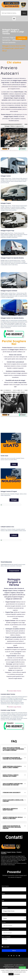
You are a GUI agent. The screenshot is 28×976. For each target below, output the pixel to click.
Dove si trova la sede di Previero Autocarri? (10, 775)
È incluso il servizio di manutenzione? (10, 809)
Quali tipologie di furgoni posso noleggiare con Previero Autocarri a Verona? (13, 749)
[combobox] (11, 13)
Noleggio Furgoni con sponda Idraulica (12, 258)
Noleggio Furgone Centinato (9, 290)
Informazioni (17, 974)
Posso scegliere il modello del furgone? (13, 800)
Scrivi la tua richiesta (6, 936)
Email (3, 900)
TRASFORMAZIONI (6, 562)
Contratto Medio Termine (8, 694)
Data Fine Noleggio (5, 929)
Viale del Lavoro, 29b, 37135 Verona (14, 881)
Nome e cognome (5, 886)
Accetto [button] (11, 974)
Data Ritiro (4, 922)
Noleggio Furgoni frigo (7, 230)
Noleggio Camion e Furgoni (9, 491)
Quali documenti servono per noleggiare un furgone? (13, 784)
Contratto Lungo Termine (8, 710)
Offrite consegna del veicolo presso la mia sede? (13, 818)
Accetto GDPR (6, 946)
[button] (14, 18)
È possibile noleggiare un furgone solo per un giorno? (12, 758)
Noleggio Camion (6, 176)
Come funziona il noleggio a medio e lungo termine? (12, 767)
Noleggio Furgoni (6, 203)
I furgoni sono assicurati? (12, 792)
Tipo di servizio (5, 907)
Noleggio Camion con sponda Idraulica (12, 318)
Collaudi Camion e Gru (7, 526)
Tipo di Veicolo (4, 915)
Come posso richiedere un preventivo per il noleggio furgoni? (12, 827)
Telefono (3, 893)
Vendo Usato (4, 455)
